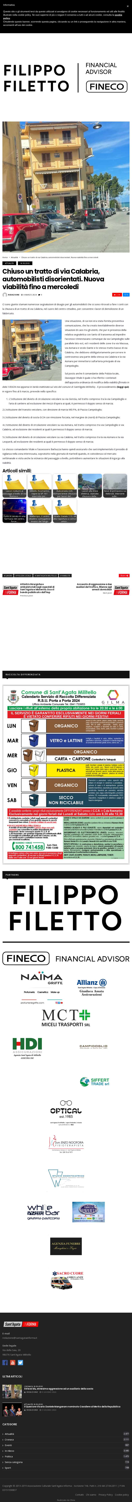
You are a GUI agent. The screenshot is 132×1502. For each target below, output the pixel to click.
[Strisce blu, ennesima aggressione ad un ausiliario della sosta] (12, 1391)
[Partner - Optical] (66, 1112)
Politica (9, 1456)
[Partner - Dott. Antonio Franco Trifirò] (66, 1178)
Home (5, 257)
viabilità (66, 575)
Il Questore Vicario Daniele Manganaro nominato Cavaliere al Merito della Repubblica (72, 1406)
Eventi (8, 1445)
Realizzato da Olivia (66, 1500)
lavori (9, 575)
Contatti (79, 1494)
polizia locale (24, 575)
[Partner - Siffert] (93, 1081)
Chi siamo (91, 1494)
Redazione (13, 294)
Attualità (14, 257)
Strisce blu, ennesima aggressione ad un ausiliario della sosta (58, 1388)
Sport (8, 1467)
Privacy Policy (106, 1494)
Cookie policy (122, 1494)
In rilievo (25, 263)
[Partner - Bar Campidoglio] (93, 1047)
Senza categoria (14, 1462)
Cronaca (28, 1386)
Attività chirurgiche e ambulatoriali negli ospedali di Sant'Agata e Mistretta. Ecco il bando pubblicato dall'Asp (37, 590)
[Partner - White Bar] (43, 1211)
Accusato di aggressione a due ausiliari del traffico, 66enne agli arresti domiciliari (94, 588)
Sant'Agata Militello (46, 575)
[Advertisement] (66, 547)
